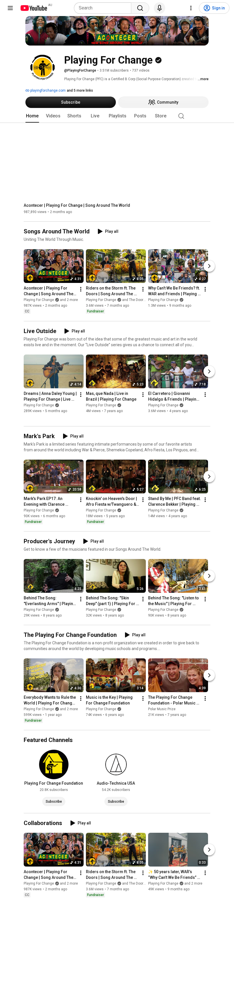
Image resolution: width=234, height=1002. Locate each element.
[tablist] (117, 116)
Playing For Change (163, 300)
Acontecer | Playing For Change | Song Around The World (77, 205)
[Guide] (10, 8)
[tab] (32, 116)
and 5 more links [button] (80, 90)
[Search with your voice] (159, 8)
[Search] (140, 8)
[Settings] (190, 8)
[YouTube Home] (33, 8)
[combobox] (104, 8)
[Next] (209, 266)
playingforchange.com (47, 90)
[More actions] (80, 289)
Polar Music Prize (161, 709)
